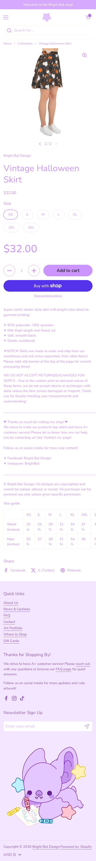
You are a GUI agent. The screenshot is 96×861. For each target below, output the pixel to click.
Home (7, 43)
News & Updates (16, 609)
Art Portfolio (12, 628)
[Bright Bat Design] (47, 17)
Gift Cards (11, 640)
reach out (83, 663)
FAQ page (63, 669)
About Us (10, 602)
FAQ (6, 615)
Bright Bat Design (46, 846)
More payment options (48, 295)
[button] (88, 17)
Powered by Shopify (76, 846)
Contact (9, 621)
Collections (25, 43)
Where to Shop (15, 634)
